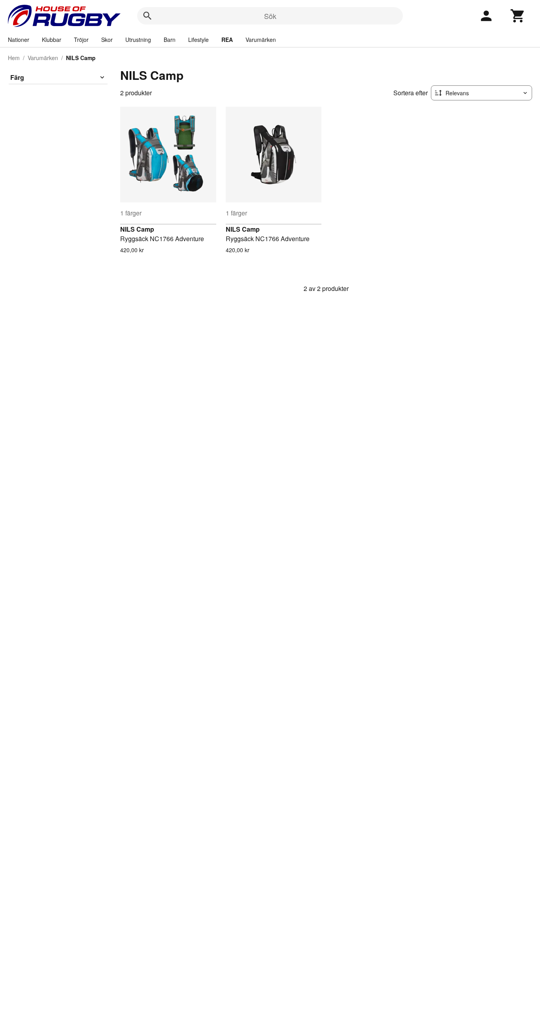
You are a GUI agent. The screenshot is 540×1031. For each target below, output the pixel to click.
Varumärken (260, 39)
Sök (270, 16)
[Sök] (147, 16)
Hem (14, 58)
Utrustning (138, 39)
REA (227, 39)
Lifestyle (198, 39)
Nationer (18, 39)
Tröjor (81, 39)
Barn (170, 39)
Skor (107, 39)
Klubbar (51, 39)
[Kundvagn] (518, 16)
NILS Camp (137, 229)
